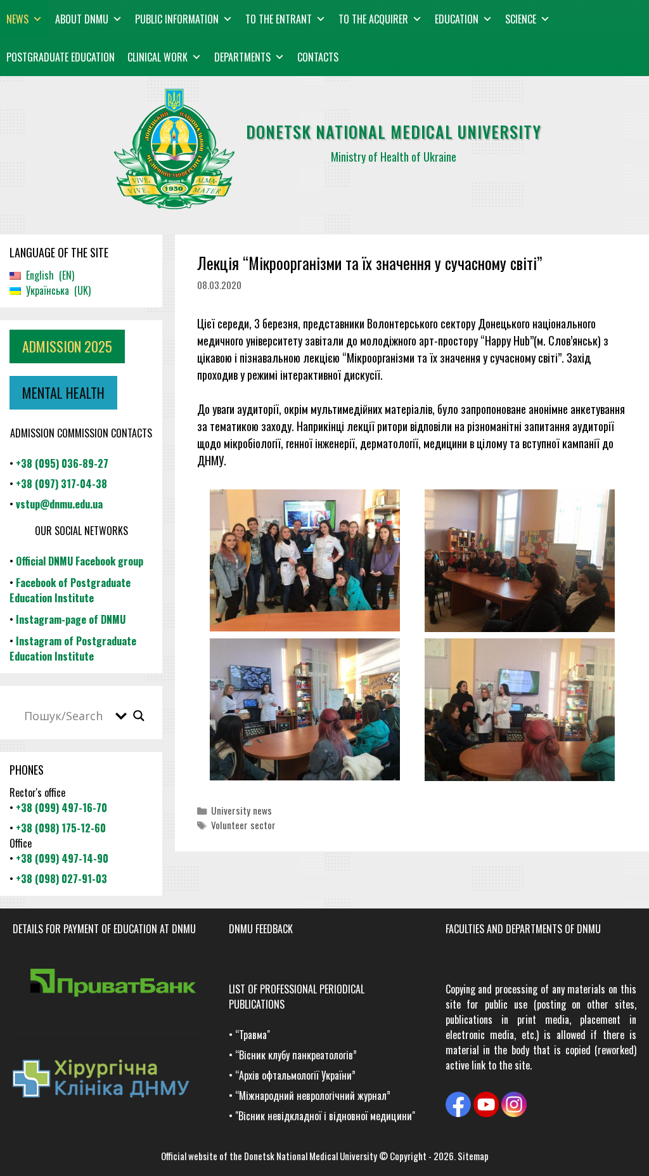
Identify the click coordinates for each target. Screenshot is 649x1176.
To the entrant (278, 19)
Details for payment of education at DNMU (104, 928)
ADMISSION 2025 (67, 346)
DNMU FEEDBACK (261, 928)
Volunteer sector (243, 825)
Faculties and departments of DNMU (523, 928)
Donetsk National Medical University (310, 1156)
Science (520, 19)
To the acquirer (373, 19)
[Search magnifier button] (139, 716)
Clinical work (157, 57)
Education (457, 19)
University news (241, 810)
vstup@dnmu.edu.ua (59, 504)
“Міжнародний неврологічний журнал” (312, 1095)
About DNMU (81, 19)
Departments (242, 57)
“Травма (251, 1034)
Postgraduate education (60, 57)
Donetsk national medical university (393, 131)
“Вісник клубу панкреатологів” (296, 1055)
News (17, 19)
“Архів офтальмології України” (295, 1075)
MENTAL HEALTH (63, 392)
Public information (177, 19)
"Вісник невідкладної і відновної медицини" (325, 1115)
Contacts (317, 57)
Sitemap (473, 1156)
